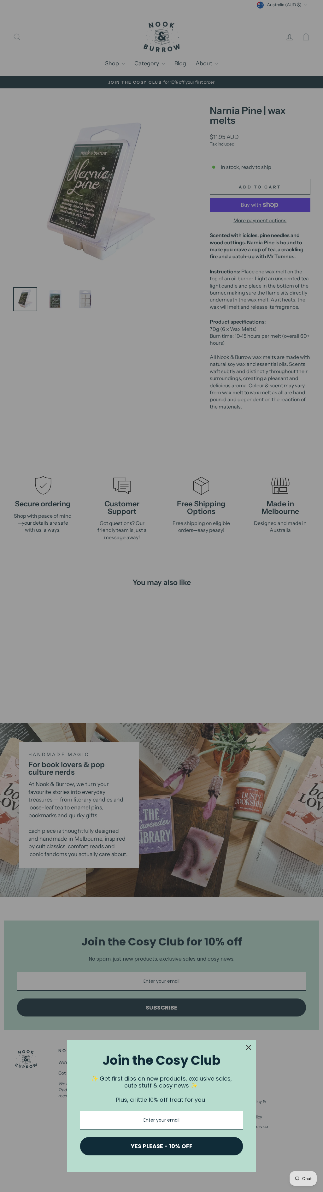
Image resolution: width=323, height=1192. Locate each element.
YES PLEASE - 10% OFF (161, 1146)
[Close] (248, 1047)
